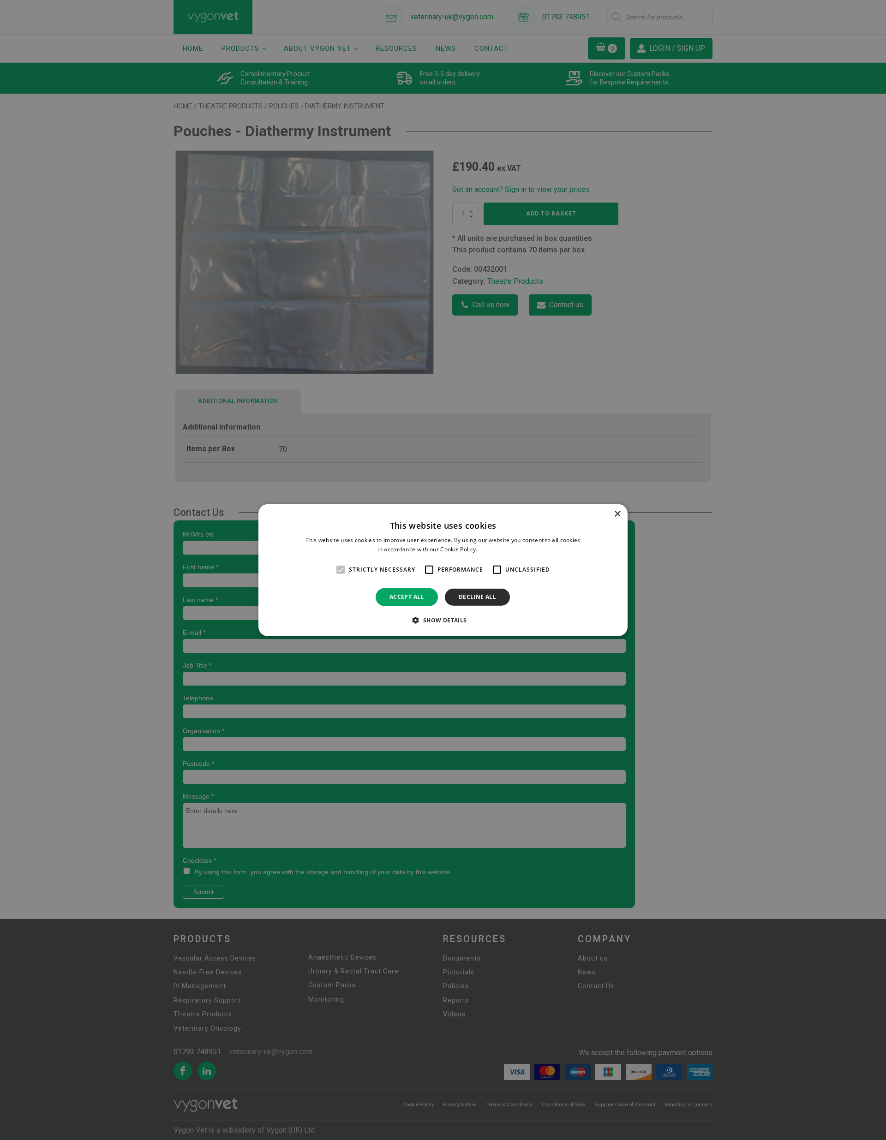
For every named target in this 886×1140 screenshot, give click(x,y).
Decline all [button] (477, 597)
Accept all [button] (406, 597)
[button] (443, 620)
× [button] (617, 513)
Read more (494, 549)
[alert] (443, 570)
